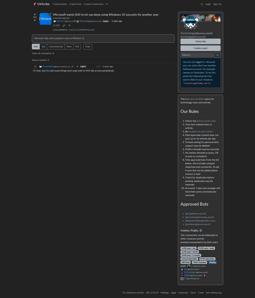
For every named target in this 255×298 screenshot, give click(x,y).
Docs (193, 293)
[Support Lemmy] (107, 4)
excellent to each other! (200, 131)
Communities (60, 4)
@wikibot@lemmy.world (197, 224)
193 (57, 26)
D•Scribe (43, 4)
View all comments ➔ (43, 53)
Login (208, 4)
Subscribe (201, 41)
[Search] (202, 4)
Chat (87, 46)
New (69, 46)
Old (77, 46)
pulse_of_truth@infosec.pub (81, 30)
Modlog (213, 262)
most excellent (196, 99)
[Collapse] (35, 66)
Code (201, 293)
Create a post (200, 48)
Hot (36, 46)
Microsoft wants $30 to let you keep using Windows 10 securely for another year (105, 14)
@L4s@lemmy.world (195, 214)
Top (43, 46)
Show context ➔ (40, 60)
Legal (173, 293)
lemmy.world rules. (206, 121)
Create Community (93, 4)
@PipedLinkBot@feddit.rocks (200, 221)
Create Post (75, 4)
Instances (183, 293)
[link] (64, 25)
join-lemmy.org (213, 293)
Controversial (56, 46)
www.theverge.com (61, 18)
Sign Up (217, 4)
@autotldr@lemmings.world (199, 217)
